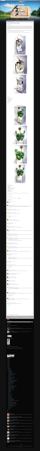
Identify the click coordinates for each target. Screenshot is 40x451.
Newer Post (8, 316)
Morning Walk (9, 389)
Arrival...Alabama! (10, 401)
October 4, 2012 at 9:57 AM (12, 261)
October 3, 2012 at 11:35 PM (12, 219)
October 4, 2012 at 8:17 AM (13, 250)
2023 (8, 359)
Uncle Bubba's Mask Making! (11, 374)
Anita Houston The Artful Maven (12, 273)
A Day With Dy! (9, 392)
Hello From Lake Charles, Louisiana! (11, 402)
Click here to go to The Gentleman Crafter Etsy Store (12, 346)
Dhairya (9, 302)
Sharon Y (9, 250)
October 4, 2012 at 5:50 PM (12, 292)
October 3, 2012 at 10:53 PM (13, 212)
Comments (9, 336)
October (9, 370)
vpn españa (7, 411)
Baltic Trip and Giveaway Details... (13, 437)
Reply (9, 203)
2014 (8, 366)
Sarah (9, 201)
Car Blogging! (9, 391)
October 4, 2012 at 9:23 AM (13, 257)
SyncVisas (9, 304)
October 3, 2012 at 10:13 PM (13, 201)
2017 (8, 364)
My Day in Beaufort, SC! (10, 388)
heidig (9, 261)
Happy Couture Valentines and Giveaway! (14, 434)
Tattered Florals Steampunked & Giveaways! (14, 419)
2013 (8, 367)
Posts (8, 335)
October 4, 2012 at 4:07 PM (12, 280)
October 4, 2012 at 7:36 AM (13, 246)
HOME (8, 18)
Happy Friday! (9, 376)
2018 (8, 363)
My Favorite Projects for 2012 (13, 425)
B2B (26, 18)
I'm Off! (9, 393)
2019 (8, 362)
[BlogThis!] (18, 198)
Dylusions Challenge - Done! (11, 378)
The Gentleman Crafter (11, 198)
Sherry (9, 212)
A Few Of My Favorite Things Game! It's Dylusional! (13, 400)
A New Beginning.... (10, 379)
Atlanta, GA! (9, 384)
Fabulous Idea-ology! (12, 428)
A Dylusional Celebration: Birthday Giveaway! (14, 422)
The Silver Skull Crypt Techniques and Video (12, 380)
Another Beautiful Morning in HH (11, 387)
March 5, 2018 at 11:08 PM (13, 302)
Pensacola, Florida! (10, 398)
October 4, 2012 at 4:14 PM (13, 283)
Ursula (9, 246)
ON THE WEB (22, 18)
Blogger (20, 446)
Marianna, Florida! (10, 397)
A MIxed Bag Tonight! (10, 404)
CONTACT (18, 18)
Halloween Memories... (10, 371)
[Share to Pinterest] (20, 198)
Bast (9, 292)
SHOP (14, 18)
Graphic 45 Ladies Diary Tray (11, 382)
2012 (8, 368)
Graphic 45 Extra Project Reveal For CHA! (14, 431)
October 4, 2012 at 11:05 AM (18, 273)
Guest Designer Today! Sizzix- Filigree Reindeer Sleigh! (15, 440)
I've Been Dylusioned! (10, 375)
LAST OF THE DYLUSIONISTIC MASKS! (12, 405)
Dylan (9, 219)
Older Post (31, 316)
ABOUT (12, 18)
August (9, 408)
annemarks (10, 283)
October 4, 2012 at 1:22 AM (12, 226)
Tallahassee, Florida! (10, 396)
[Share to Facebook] (19, 198)
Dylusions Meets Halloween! (11, 406)
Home (20, 316)
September (9, 407)
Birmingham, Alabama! (10, 383)
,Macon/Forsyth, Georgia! (10, 385)
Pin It (7, 197)
